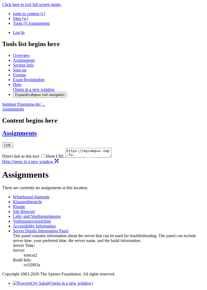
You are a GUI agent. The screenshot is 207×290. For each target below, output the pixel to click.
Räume (19, 206)
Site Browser (24, 211)
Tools (20, 23)
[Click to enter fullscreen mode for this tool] (56, 161)
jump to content (29, 13)
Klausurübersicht (27, 201)
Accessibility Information (34, 226)
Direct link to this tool (20, 156)
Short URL (55, 156)
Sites (20, 18)
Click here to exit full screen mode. (31, 4)
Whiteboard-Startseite (31, 197)
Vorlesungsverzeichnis (32, 221)
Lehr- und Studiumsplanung (37, 216)
